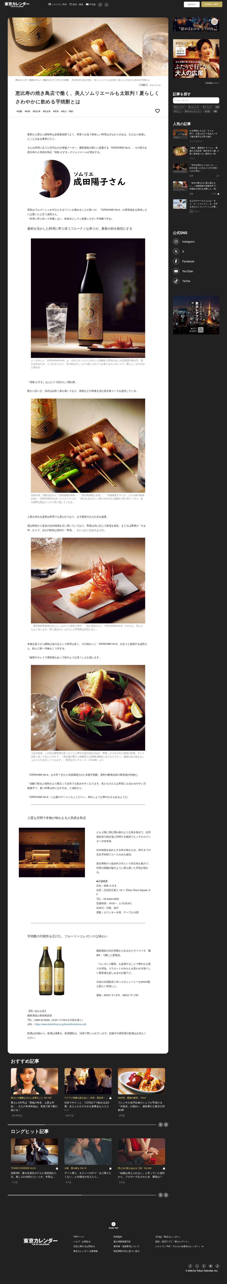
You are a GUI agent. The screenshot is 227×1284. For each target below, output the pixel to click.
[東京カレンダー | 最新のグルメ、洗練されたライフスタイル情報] (26, 4)
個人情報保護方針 (122, 1241)
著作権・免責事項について (126, 1246)
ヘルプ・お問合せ (82, 1241)
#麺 (215, 111)
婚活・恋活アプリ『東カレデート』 (172, 1241)
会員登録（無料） (212, 4)
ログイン (192, 4)
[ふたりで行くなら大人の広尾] (196, 58)
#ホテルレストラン (193, 111)
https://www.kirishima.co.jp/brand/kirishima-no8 (60, 1024)
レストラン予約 (59, 4)
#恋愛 (218, 106)
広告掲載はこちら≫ (212, 83)
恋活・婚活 (77, 4)
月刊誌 (92, 4)
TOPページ (78, 1237)
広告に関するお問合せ (84, 1246)
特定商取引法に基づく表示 (126, 1251)
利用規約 (118, 1237)
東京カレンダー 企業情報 (85, 1251)
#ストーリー (179, 106)
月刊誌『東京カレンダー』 (168, 1237)
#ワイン (177, 111)
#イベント (207, 106)
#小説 (207, 111)
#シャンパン (194, 106)
